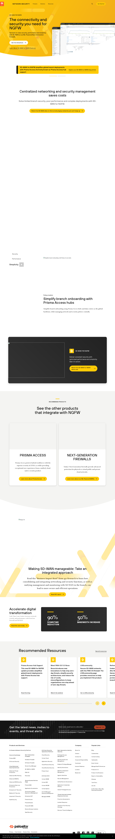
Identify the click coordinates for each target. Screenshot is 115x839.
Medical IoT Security (14, 793)
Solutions (42, 3)
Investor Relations (79, 766)
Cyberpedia (94, 760)
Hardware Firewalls (29, 759)
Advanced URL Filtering (15, 775)
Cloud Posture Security (48, 764)
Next (104, 703)
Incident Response (62, 802)
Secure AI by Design (14, 755)
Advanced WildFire (14, 778)
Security (15, 254)
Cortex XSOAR (45, 785)
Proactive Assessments (64, 799)
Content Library (96, 756)
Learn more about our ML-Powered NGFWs (80, 479)
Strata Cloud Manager (30, 766)
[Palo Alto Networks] (19, 4)
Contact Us (78, 756)
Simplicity (13, 264)
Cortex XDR (45, 782)
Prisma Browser (29, 802)
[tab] (53, 75)
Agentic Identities (62, 775)
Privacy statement (34, 837)
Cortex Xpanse (45, 788)
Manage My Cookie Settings (88, 836)
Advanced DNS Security (15, 782)
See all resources (101, 651)
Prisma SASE (28, 785)
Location (77, 769)
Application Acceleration (31, 788)
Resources (50, 3)
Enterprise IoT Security (15, 790)
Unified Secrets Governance (65, 781)
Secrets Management (63, 778)
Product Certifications (97, 772)
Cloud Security (45, 755)
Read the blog (25, 693)
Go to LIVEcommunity (87, 693)
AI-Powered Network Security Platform (20, 750)
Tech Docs (94, 782)
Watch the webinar (57, 693)
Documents (34, 832)
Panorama (27, 775)
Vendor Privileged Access (64, 789)
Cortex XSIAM (45, 779)
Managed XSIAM (46, 796)
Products (35, 3)
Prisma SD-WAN (29, 805)
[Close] (112, 836)
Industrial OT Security (15, 796)
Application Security (47, 761)
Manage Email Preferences (98, 766)
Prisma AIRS (12, 758)
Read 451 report (56, 594)
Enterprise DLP (29, 796)
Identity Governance (63, 767)
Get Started (101, 3)
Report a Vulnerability (97, 776)
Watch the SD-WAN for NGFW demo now (81, 368)
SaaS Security (13, 799)
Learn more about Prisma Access (31, 479)
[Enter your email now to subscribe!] (75, 727)
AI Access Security (14, 761)
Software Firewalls (29, 762)
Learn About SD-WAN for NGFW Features (23, 48)
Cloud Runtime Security (48, 767)
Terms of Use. (81, 732)
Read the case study (17, 625)
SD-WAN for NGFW (30, 769)
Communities (95, 753)
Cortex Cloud (45, 758)
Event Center (95, 763)
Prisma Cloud (45, 771)
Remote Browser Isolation (31, 809)
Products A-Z (95, 769)
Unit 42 (93, 785)
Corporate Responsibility (81, 760)
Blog (93, 750)
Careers (77, 753)
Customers (78, 763)
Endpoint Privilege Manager (65, 764)
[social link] (74, 833)
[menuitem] (20, 4)
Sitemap (94, 779)
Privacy (11, 832)
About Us (77, 750)
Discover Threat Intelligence (65, 810)
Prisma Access (29, 799)
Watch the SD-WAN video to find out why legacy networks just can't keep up (55, 111)
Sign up (98, 727)
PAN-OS (27, 772)
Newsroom (77, 772)
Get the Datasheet (17, 42)
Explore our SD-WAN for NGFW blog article (82, 69)
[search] (92, 4)
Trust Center (18, 832)
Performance (16, 259)
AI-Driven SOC (46, 775)
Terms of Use (26, 832)
